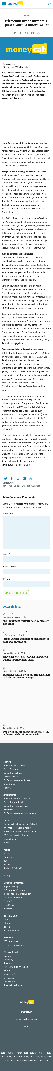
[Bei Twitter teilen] (15, 33)
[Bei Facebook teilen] (21, 33)
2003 (35, 1060)
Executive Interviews (13, 945)
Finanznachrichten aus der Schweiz (20, 824)
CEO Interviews (10, 941)
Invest (6, 843)
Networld (7, 909)
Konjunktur (7, 486)
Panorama (8, 810)
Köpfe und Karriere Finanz (16, 835)
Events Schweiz (10, 777)
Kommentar (9, 514)
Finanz (6, 821)
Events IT (7, 901)
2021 (32, 1053)
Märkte (6, 850)
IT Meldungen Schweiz (14, 890)
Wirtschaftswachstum (31, 486)
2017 (3, 1057)
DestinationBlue (11, 931)
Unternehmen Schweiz (14, 766)
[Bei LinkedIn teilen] (32, 33)
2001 (47, 1060)
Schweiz (26, 16)
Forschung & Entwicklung (15, 967)
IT (4, 879)
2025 (9, 1053)
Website (6, 579)
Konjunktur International (15, 806)
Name (6, 554)
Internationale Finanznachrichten (19, 832)
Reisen (6, 927)
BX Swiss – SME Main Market (17, 828)
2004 (29, 1060)
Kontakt (26, 1026)
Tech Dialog (8, 905)
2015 (15, 1057)
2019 (43, 1053)
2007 (12, 1060)
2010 (43, 1057)
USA (5, 861)
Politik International (13, 802)
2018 (49, 1053)
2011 (37, 1057)
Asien (6, 854)
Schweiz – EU (9, 974)
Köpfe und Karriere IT (13, 898)
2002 (41, 1060)
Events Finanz (10, 839)
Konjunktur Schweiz (13, 773)
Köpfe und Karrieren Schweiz (17, 780)
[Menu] (4, 4)
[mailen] (38, 33)
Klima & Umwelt (11, 952)
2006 (18, 1060)
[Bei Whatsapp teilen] (26, 33)
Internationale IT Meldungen (17, 894)
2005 (23, 1060)
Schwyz (7, 788)
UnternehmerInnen (12, 985)
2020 (37, 1053)
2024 (14, 1053)
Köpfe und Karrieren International (19, 813)
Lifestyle (7, 923)
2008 (6, 1060)
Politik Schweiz (10, 769)
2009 (48, 1057)
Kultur (6, 920)
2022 (26, 1053)
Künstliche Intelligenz (13, 883)
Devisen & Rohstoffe (13, 868)
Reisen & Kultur (10, 916)
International (9, 795)
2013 (26, 1057)
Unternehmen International (16, 799)
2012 (31, 1057)
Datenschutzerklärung (26, 1019)
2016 (9, 1057)
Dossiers (7, 963)
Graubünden (9, 784)
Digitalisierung (10, 887)
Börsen (6, 865)
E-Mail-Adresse (11, 567)
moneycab (10, 64)
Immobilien (8, 978)
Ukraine (7, 971)
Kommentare (9, 982)
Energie (7, 956)
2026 (3, 1053)
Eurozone (7, 857)
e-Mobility (8, 960)
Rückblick (17, 486)
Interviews (8, 938)
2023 (20, 1053)
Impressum (26, 1012)
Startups (7, 875)
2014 (20, 1057)
